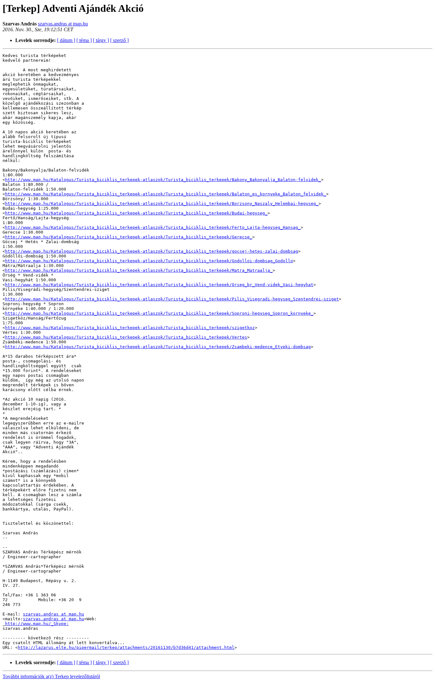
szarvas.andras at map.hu (63, 23)
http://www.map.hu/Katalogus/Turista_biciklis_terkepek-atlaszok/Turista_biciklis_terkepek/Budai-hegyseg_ (136, 213)
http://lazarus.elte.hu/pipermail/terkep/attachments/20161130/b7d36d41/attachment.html (126, 647)
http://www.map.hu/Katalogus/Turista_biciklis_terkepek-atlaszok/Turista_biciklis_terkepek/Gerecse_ (128, 237)
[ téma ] (84, 40)
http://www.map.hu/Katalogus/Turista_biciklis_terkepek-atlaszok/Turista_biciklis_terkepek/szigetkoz (130, 327)
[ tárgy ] (101, 40)
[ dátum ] (66, 40)
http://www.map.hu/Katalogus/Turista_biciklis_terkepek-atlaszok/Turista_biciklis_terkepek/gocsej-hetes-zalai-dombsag (151, 251)
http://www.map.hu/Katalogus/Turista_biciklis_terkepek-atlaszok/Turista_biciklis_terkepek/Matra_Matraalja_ (139, 270)
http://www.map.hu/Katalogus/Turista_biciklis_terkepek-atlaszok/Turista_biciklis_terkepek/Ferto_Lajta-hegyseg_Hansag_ (153, 227)
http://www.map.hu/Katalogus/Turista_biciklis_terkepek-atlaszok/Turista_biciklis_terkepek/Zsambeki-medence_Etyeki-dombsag (158, 346)
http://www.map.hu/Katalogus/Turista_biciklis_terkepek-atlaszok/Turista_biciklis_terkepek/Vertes (126, 337)
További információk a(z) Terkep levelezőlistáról (51, 676)
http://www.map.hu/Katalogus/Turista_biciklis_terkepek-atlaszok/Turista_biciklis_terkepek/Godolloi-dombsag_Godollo (149, 260)
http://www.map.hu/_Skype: (37, 623)
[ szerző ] (119, 40)
